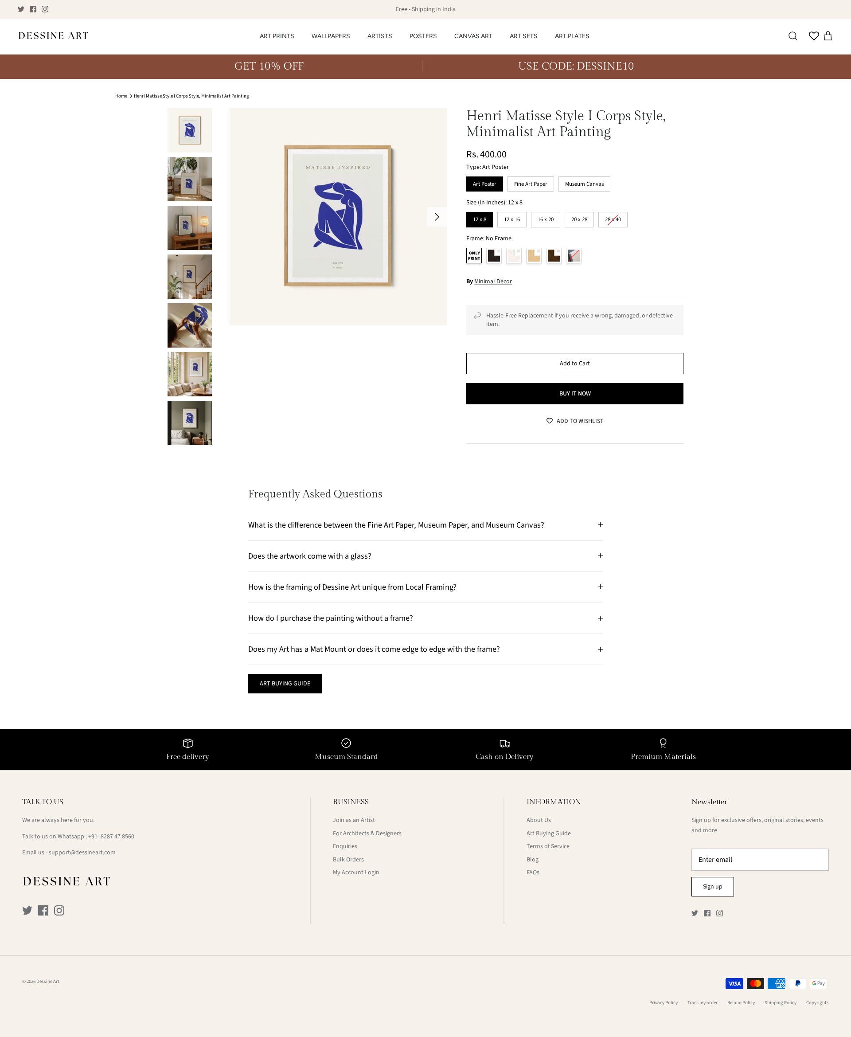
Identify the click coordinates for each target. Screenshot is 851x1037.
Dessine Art (47, 981)
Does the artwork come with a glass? (309, 556)
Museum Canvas (584, 182)
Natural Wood (534, 255)
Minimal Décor (493, 281)
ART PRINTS (277, 36)
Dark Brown (554, 255)
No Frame (474, 255)
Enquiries (345, 846)
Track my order (702, 1002)
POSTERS (423, 36)
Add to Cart (575, 363)
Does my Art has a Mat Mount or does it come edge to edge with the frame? (374, 649)
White (514, 255)
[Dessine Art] (53, 36)
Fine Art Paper (530, 182)
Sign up (712, 886)
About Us (539, 820)
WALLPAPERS (331, 36)
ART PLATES (572, 36)
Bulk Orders (348, 859)
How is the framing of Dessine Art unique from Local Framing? (352, 587)
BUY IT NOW (575, 393)
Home (121, 96)
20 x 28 (579, 217)
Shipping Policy (780, 1002)
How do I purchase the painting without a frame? (330, 618)
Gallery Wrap (574, 255)
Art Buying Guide (549, 833)
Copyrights (817, 1002)
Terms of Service (548, 846)
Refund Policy (741, 1002)
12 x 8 (479, 217)
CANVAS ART (473, 36)
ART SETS (524, 36)
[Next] (437, 217)
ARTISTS (379, 36)
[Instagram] (45, 9)
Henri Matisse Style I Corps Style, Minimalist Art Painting (191, 96)
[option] (338, 216)
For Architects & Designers (367, 833)
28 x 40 (613, 217)
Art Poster (485, 182)
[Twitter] (21, 9)
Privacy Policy (663, 1002)
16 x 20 (545, 217)
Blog (533, 859)
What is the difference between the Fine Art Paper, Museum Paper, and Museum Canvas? (396, 525)
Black (494, 255)
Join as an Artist (354, 820)
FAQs (533, 872)
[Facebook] (33, 9)
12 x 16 (512, 217)
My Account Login (356, 872)
